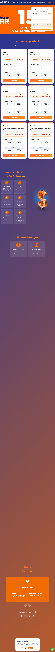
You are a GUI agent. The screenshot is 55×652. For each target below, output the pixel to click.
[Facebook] (21, 615)
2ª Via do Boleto (36, 254)
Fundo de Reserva (18, 254)
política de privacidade (21, 645)
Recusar (24, 648)
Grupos (24, 2)
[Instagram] (25, 615)
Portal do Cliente (37, 252)
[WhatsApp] (29, 615)
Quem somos (19, 2)
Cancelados (18, 252)
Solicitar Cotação (14, 80)
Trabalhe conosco (41, 2)
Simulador (29, 2)
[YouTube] (33, 615)
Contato (34, 2)
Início (14, 2)
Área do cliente (51, 2)
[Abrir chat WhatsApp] (52, 649)
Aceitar (30, 648)
